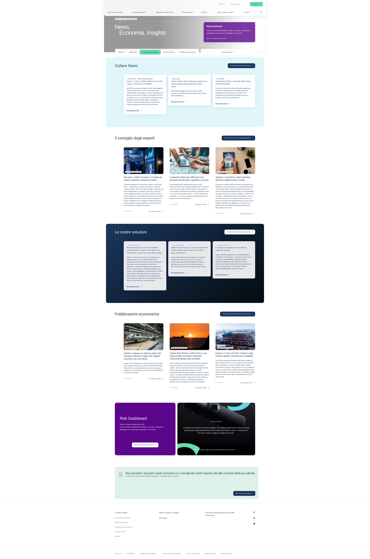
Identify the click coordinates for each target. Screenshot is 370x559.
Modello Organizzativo (192, 553)
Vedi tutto (121, 52)
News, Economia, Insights (169, 513)
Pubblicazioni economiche (187, 52)
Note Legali (118, 553)
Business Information (121, 522)
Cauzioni (117, 536)
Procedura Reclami (210, 553)
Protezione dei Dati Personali (148, 553)
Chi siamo (163, 518)
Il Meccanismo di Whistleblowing (171, 553)
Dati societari (131, 553)
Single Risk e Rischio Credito (123, 527)
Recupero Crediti (120, 531)
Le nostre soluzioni (169, 52)
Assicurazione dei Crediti (122, 518)
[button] (115, 12)
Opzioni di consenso (226, 553)
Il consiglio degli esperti (150, 52)
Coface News (133, 52)
